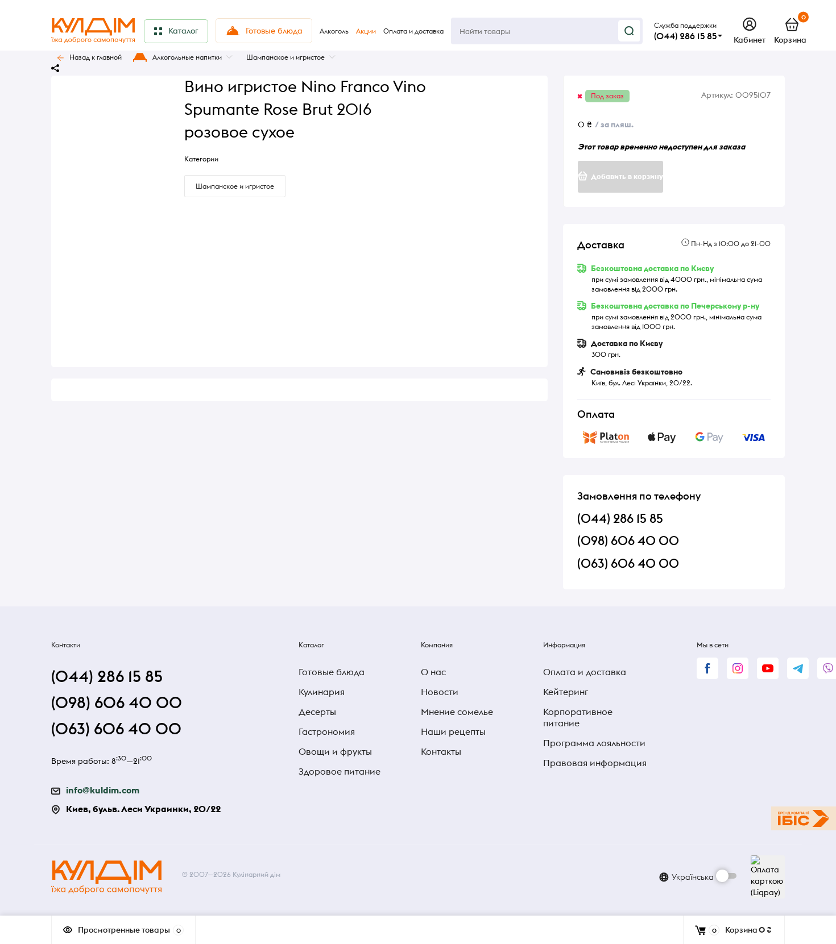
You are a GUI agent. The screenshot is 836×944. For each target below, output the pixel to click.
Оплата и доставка (584, 671)
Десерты (317, 711)
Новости (439, 691)
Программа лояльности (594, 742)
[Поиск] (629, 30)
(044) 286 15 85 (685, 35)
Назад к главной (95, 57)
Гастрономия (327, 731)
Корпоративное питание (577, 717)
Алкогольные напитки (187, 57)
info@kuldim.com (102, 790)
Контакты (441, 751)
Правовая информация (595, 762)
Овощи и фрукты (335, 751)
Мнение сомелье (457, 711)
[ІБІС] (803, 818)
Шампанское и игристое (285, 57)
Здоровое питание (339, 771)
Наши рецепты (453, 731)
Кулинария (322, 691)
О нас (433, 671)
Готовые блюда (332, 671)
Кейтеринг (565, 691)
